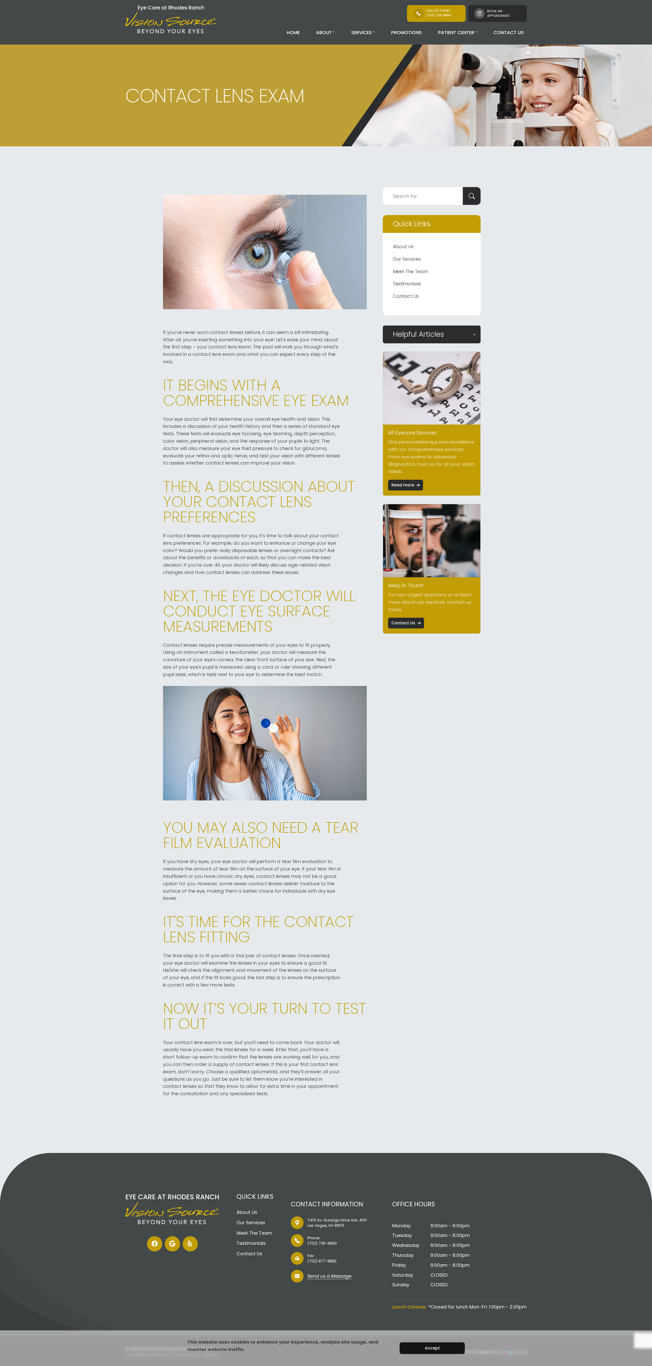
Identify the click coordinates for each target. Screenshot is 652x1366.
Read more (402, 485)
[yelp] (190, 1243)
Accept (432, 1348)
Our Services (407, 259)
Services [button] (361, 32)
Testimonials (407, 283)
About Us (403, 246)
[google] (172, 1243)
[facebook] (154, 1243)
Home (293, 32)
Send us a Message (329, 1276)
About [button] (324, 32)
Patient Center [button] (456, 32)
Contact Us (509, 32)
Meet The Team (410, 271)
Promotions (406, 32)
